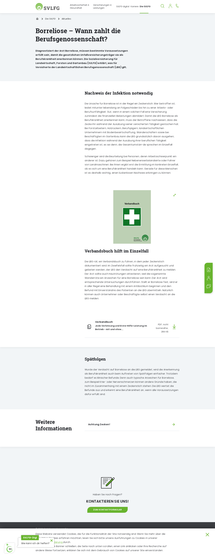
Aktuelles (66, 18)
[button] (9, 548)
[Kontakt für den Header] (177, 5)
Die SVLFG (50, 18)
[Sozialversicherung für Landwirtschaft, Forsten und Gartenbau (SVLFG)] (48, 7)
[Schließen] (207, 534)
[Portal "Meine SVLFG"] (170, 5)
